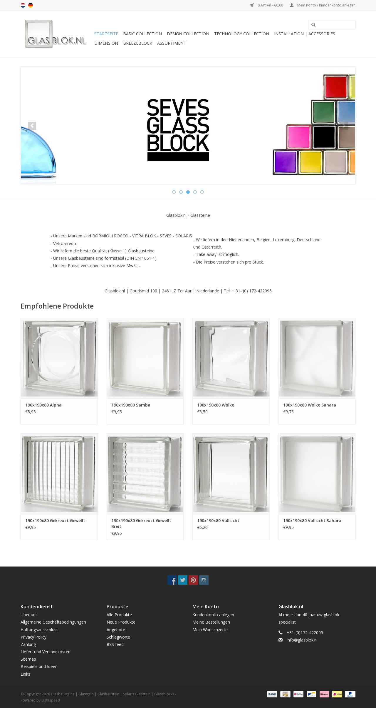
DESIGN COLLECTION (188, 33)
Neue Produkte (121, 622)
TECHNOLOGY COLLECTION (241, 33)
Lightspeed (50, 700)
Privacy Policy (33, 637)
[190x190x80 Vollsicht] (231, 473)
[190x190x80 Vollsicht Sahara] (317, 473)
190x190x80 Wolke (215, 405)
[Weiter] (344, 126)
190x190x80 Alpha (43, 405)
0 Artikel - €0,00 (270, 5)
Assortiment (171, 43)
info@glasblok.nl (302, 640)
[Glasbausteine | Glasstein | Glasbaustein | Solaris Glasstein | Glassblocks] (57, 34)
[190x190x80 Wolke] (231, 358)
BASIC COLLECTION (142, 33)
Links (25, 674)
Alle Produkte (119, 614)
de (30, 5)
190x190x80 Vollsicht (218, 520)
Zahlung (28, 644)
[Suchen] (311, 25)
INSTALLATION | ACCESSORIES (304, 33)
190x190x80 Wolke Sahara (309, 405)
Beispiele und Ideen (39, 666)
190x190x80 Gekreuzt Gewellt (55, 520)
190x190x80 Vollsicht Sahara (312, 520)
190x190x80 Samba (130, 405)
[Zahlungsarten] (271, 693)
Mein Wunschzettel (210, 629)
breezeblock (137, 43)
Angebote (116, 629)
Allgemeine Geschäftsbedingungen (53, 622)
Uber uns (29, 614)
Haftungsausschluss (39, 629)
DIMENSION (106, 43)
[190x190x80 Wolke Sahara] (317, 358)
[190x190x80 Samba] (145, 358)
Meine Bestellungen (211, 622)
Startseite (106, 33)
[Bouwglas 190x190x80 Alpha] (59, 358)
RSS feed (115, 644)
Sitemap (28, 659)
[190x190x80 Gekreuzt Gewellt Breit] (145, 473)
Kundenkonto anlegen (213, 614)
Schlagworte (118, 637)
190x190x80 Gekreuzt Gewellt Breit (141, 523)
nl (23, 5)
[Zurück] (32, 126)
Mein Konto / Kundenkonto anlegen (325, 5)
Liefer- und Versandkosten (45, 651)
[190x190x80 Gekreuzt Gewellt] (59, 473)
